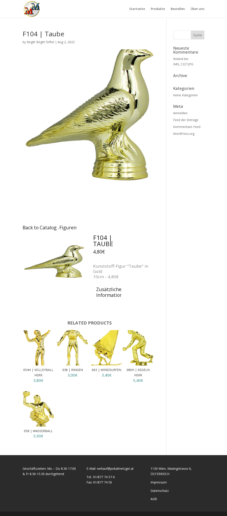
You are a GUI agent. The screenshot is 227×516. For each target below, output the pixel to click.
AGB (154, 499)
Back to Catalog (40, 227)
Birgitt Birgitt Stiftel (40, 42)
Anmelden (180, 113)
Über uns (197, 9)
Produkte (158, 9)
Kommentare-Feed (186, 127)
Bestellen (178, 9)
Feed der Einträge (185, 120)
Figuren (67, 227)
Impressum (159, 482)
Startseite (137, 9)
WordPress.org (183, 133)
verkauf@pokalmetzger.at (115, 468)
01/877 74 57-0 (104, 477)
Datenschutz (160, 491)
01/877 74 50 (102, 482)
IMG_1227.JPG (183, 64)
